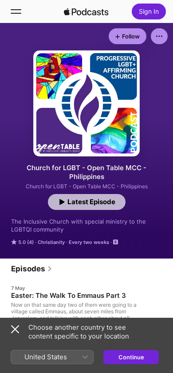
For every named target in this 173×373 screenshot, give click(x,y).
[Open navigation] (16, 11)
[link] (31, 269)
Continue (131, 357)
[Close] (15, 329)
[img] (86, 11)
